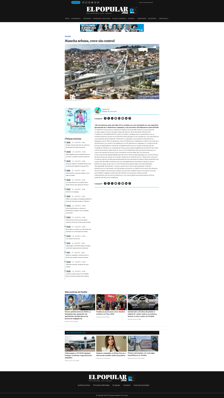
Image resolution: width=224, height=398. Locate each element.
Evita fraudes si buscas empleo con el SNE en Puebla (78, 174)
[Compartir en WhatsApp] (112, 118)
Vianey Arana (68, 360)
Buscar (76, 2)
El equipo (116, 385)
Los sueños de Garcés (73, 238)
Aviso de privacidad (141, 385)
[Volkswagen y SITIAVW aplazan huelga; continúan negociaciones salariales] (80, 344)
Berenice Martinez (132, 358)
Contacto (126, 385)
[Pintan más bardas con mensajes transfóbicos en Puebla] (143, 344)
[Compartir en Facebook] (105, 118)
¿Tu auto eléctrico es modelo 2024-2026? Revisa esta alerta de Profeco (77, 183)
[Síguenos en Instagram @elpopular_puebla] (89, 2)
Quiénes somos (84, 385)
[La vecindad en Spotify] (78, 121)
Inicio (67, 18)
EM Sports (152, 18)
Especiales (163, 18)
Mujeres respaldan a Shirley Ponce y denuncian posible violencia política (77, 256)
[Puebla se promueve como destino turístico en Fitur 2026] (111, 302)
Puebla (68, 36)
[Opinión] (112, 28)
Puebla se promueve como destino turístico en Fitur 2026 (110, 313)
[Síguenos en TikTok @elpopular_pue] (95, 2)
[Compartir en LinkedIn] (126, 118)
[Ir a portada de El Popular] (112, 10)
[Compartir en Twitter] (108, 118)
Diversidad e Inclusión (101, 18)
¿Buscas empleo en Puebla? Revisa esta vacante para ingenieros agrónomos (78, 165)
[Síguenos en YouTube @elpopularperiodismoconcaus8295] (92, 2)
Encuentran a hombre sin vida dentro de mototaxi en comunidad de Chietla (78, 230)
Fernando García (69, 321)
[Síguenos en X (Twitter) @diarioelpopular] (86, 2)
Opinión (131, 18)
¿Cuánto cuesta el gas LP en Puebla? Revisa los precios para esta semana (77, 275)
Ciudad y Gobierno (119, 18)
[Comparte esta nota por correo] (119, 118)
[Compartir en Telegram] (115, 118)
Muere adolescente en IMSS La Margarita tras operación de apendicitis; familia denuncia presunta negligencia (77, 315)
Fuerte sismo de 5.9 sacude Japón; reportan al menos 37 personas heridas (78, 221)
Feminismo (87, 18)
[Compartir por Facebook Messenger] (122, 118)
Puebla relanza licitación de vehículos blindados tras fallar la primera (78, 146)
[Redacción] (97, 110)
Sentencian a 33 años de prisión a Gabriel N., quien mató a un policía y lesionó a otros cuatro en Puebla (142, 314)
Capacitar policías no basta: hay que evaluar (77, 265)
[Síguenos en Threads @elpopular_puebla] (98, 2)
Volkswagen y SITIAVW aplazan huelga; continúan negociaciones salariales (78, 247)
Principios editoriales (101, 385)
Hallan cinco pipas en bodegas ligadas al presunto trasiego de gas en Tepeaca (79, 200)
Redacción (106, 109)
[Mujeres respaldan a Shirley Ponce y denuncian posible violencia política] (111, 344)
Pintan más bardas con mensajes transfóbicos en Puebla (141, 354)
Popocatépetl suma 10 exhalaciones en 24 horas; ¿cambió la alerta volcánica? (78, 155)
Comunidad (75, 18)
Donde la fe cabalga (72, 192)
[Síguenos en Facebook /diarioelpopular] (83, 2)
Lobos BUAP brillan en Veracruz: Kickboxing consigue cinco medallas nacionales (77, 211)
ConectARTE (141, 18)
